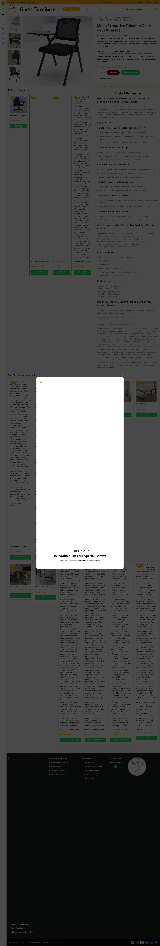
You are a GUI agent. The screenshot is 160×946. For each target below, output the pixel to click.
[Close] (122, 374)
